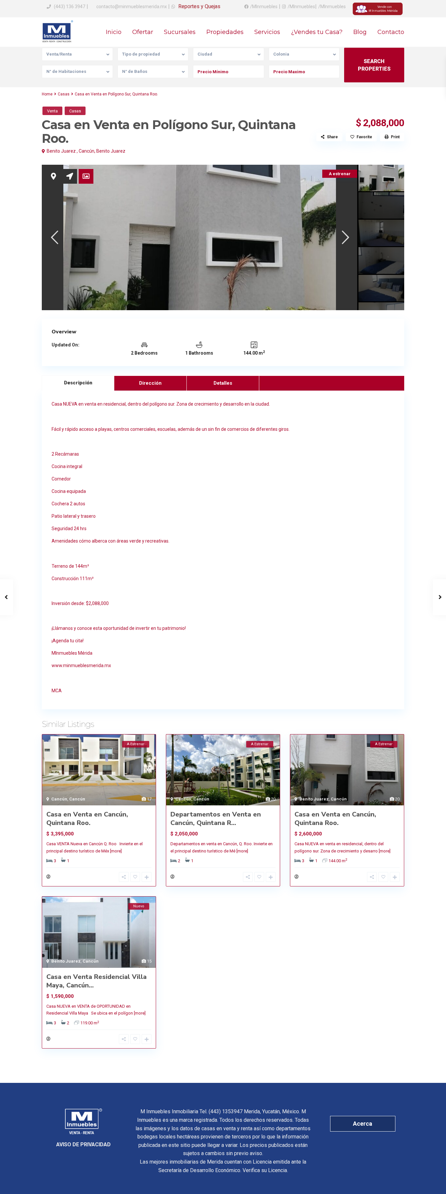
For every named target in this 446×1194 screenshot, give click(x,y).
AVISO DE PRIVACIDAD (83, 1144)
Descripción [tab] (78, 383)
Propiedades (225, 32)
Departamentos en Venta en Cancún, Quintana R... (215, 818)
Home (47, 94)
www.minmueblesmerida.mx (81, 665)
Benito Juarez (110, 151)
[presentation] (54, 237)
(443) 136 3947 (69, 6)
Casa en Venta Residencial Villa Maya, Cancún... (96, 981)
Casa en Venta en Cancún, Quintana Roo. (87, 818)
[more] (116, 851)
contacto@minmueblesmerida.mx (131, 6)
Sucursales (180, 32)
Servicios (267, 32)
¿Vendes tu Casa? (316, 32)
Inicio (113, 32)
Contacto (390, 32)
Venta (52, 111)
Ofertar (142, 32)
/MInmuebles (264, 6)
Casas (64, 94)
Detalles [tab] (223, 383)
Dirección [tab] (150, 383)
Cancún (86, 151)
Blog (360, 32)
